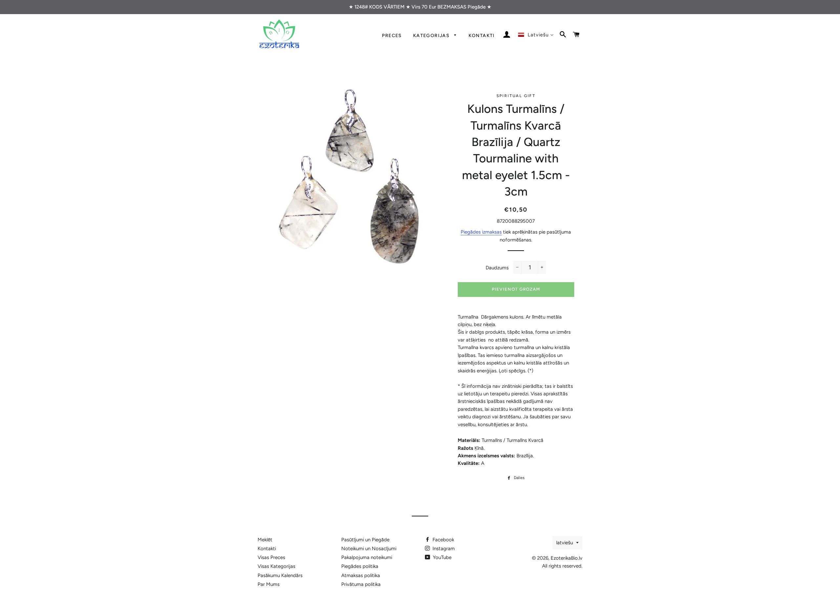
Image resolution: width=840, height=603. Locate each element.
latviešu (564, 543)
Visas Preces (271, 557)
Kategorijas (432, 35)
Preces (392, 35)
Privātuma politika (361, 584)
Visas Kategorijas (276, 566)
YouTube (441, 557)
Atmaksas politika (360, 575)
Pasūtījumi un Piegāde (365, 540)
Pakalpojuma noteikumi (366, 557)
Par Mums (269, 584)
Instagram (443, 548)
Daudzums (497, 268)
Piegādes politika (359, 566)
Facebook (442, 540)
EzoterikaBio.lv (566, 558)
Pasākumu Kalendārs (280, 575)
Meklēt (265, 540)
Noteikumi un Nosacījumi (368, 548)
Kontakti (482, 35)
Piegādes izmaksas (481, 232)
